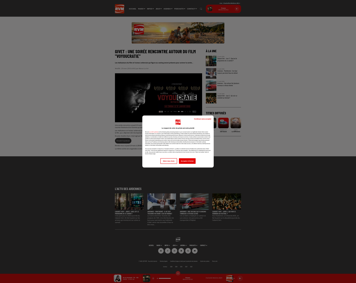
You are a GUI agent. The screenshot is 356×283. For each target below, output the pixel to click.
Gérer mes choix (168, 161)
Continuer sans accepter (202, 119)
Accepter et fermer (187, 161)
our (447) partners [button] (153, 132)
